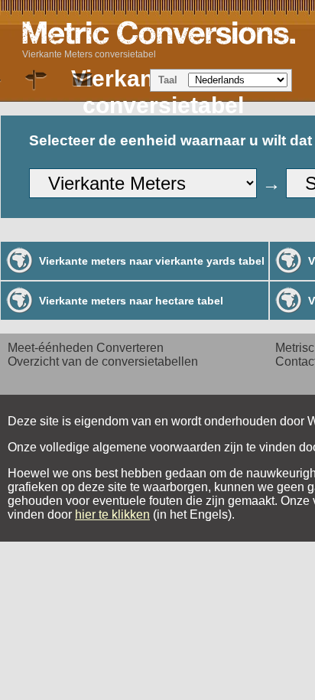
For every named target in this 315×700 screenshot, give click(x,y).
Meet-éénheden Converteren (86, 347)
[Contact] (82, 80)
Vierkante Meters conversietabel (89, 54)
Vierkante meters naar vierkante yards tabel (152, 261)
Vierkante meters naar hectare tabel (131, 301)
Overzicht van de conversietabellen (103, 361)
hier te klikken (112, 514)
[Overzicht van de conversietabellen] (36, 80)
